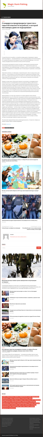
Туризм (3, 21)
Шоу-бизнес (27, 404)
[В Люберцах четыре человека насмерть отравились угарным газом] (5, 301)
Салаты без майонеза (6, 404)
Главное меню (7, 17)
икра (10, 406)
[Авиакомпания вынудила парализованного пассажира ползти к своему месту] (21, 219)
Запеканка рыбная (17, 398)
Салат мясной (36, 403)
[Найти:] (21, 248)
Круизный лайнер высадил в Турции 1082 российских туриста (23, 378)
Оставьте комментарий (6, 29)
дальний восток (5, 406)
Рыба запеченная (25, 401)
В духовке (17, 396)
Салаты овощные (14, 404)
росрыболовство (12, 408)
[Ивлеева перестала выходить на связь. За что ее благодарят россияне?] (5, 295)
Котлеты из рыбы (25, 398)
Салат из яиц (30, 403)
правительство (5, 408)
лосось (24, 406)
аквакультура (33, 404)
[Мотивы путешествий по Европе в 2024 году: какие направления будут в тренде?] (21, 189)
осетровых (32, 406)
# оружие (4, 396)
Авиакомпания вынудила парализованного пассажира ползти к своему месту (19, 220)
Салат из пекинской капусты (22, 403)
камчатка (14, 406)
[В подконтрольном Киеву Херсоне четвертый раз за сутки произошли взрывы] (5, 314)
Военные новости (35, 396)
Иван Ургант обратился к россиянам (18, 303)
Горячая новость (5, 398)
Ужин (23, 404)
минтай (27, 406)
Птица (3, 401)
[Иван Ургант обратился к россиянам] (5, 307)
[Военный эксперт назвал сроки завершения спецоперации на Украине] (21, 277)
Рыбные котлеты (5, 403)
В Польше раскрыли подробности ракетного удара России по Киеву (25, 316)
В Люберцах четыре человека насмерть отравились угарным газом (25, 297)
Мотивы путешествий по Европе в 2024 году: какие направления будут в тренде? (20, 190)
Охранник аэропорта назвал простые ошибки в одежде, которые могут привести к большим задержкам (24, 373)
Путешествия (7, 127)
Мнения (30, 398)
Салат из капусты (13, 403)
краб (21, 406)
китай (18, 406)
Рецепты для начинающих (16, 401)
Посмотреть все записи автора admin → (18, 236)
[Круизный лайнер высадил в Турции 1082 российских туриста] (5, 382)
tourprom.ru (8, 124)
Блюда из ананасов (10, 396)
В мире (30, 396)
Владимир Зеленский (23, 396)
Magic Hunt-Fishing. (18, 4)
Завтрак (11, 398)
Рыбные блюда (32, 401)
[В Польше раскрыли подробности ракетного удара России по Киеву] (5, 320)
